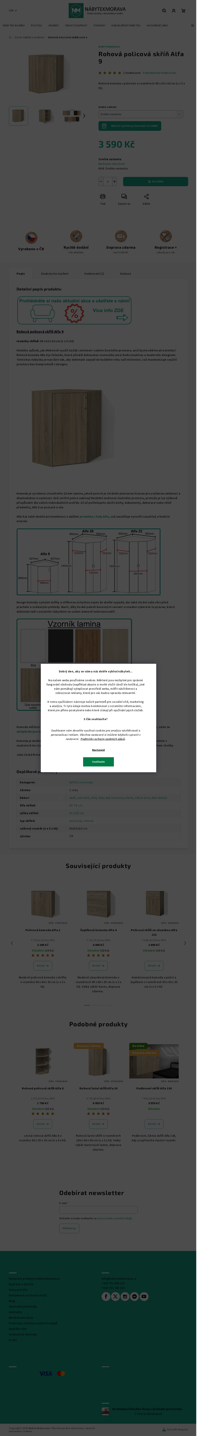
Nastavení (98, 750)
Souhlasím (98, 762)
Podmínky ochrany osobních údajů (102, 739)
